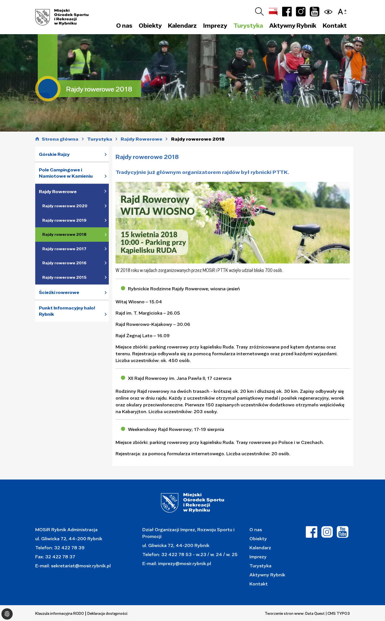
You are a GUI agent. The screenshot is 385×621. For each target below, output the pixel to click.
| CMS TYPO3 (338, 613)
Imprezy (258, 556)
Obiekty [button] (150, 25)
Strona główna (60, 139)
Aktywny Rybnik (267, 574)
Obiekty (258, 538)
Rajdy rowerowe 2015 (64, 277)
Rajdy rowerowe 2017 (64, 249)
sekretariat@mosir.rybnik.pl (81, 565)
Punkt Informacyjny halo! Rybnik (67, 311)
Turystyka (260, 565)
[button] (343, 11)
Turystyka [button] (248, 25)
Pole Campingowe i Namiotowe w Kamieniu (66, 173)
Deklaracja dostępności (107, 613)
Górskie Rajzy (54, 154)
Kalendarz (182, 25)
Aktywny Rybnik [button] (292, 25)
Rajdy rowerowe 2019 (64, 220)
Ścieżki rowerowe (59, 292)
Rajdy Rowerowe (58, 191)
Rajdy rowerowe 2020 (64, 206)
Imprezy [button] (215, 25)
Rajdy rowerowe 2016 (64, 263)
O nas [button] (124, 25)
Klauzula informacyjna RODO (59, 613)
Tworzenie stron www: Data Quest (295, 613)
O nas (255, 529)
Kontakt (335, 25)
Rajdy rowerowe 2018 (64, 234)
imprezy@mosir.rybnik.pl (184, 563)
